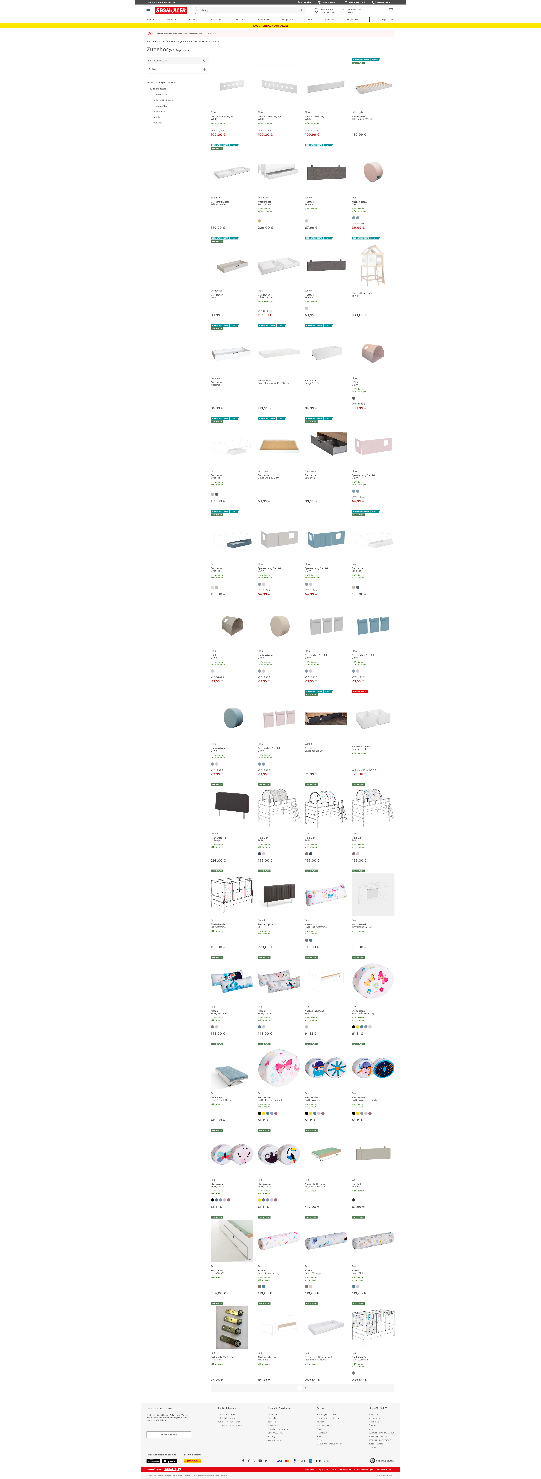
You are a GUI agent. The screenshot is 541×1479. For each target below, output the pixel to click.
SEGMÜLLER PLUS (385, 2)
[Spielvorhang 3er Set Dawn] (373, 442)
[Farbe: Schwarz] (353, 1027)
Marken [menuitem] (329, 19)
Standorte (373, 1414)
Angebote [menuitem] (352, 19)
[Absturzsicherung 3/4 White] (279, 83)
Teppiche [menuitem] (287, 19)
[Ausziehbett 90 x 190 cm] (279, 169)
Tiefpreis (272, 1422)
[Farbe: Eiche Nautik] (306, 1027)
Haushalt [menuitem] (263, 19)
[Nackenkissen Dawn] (373, 169)
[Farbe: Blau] (310, 940)
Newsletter (273, 1425)
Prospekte (306, 2)
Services (320, 1429)
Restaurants (374, 1418)
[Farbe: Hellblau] (366, 1027)
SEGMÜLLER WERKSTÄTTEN (381, 1432)
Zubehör (158, 122)
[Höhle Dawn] (373, 349)
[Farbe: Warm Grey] (353, 398)
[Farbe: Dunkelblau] (259, 853)
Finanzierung (322, 1432)
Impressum (323, 1469)
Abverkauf (272, 1414)
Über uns (373, 1425)
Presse (320, 1440)
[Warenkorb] (391, 10)
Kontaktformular (324, 1425)
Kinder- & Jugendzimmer (161, 82)
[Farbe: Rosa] (263, 853)
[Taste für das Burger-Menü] (148, 10)
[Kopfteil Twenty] (373, 1152)
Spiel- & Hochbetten (164, 100)
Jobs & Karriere (376, 1422)
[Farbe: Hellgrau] (306, 221)
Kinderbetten (158, 88)
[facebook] (243, 1461)
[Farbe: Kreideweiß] (212, 587)
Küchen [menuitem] (171, 19)
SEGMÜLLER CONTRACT (380, 1440)
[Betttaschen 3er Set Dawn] (326, 625)
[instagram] (254, 1461)
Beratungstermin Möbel (327, 1414)
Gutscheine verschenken (279, 1429)
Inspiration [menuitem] (387, 19)
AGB (334, 1469)
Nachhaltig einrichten (378, 1436)
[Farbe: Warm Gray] (357, 217)
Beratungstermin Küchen (328, 1418)
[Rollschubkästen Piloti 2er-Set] (373, 715)
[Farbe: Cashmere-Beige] (212, 494)
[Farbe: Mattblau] (216, 494)
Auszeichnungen (376, 1443)
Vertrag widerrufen (384, 1475)
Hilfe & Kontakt (330, 2)
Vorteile (372, 1429)
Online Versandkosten (227, 1414)
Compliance (374, 1447)
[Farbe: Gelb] (357, 1027)
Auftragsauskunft (357, 2)
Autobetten (159, 117)
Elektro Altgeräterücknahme (329, 1443)
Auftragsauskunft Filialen (229, 1422)
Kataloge (272, 1436)
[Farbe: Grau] (306, 853)
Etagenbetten (161, 106)
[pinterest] (249, 1461)
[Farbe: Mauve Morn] (263, 584)
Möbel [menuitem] (150, 19)
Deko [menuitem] (309, 19)
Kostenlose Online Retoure (230, 1425)
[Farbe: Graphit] (353, 1200)
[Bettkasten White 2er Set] (279, 262)
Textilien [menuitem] (239, 19)
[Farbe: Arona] (353, 217)
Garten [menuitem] (193, 19)
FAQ (319, 1436)
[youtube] (260, 1461)
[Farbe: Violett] (276, 1113)
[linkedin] (266, 1461)
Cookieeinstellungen (363, 1469)
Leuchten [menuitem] (216, 19)
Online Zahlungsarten (227, 1418)
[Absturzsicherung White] (326, 83)
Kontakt (320, 1422)
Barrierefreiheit (383, 1469)
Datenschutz (345, 1469)
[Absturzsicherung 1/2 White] (232, 83)
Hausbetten (159, 111)
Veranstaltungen (275, 1440)
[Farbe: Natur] (259, 221)
